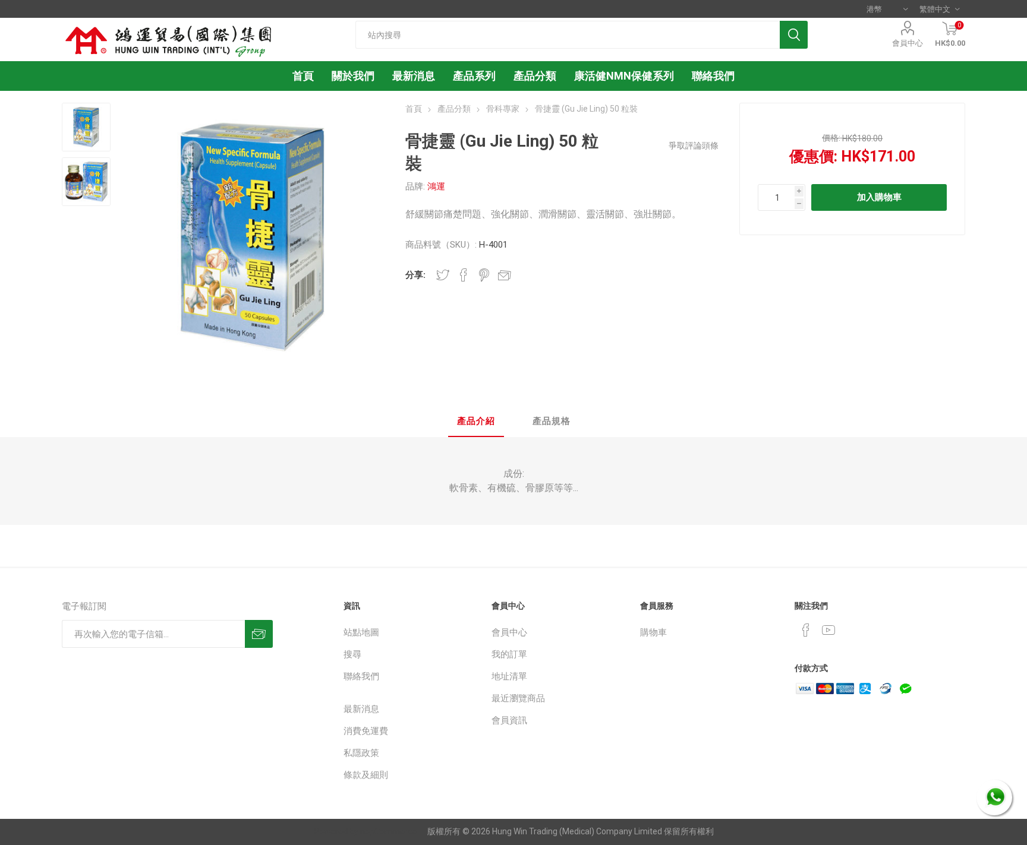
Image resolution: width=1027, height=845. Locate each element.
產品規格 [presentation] (552, 421)
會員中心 (907, 43)
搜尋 (352, 654)
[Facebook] (805, 630)
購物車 (653, 632)
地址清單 (509, 676)
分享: (415, 275)
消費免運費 (366, 731)
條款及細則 (366, 775)
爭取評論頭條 (694, 145)
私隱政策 (361, 753)
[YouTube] (828, 630)
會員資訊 (509, 720)
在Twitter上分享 (442, 274)
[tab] (476, 422)
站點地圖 (361, 632)
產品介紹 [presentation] (476, 421)
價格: (831, 138)
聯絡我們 (361, 676)
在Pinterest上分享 (484, 274)
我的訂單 (509, 654)
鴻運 (436, 186)
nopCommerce (388, 831)
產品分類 (535, 75)
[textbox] (567, 35)
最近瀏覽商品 (518, 698)
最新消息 (361, 709)
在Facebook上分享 (463, 274)
